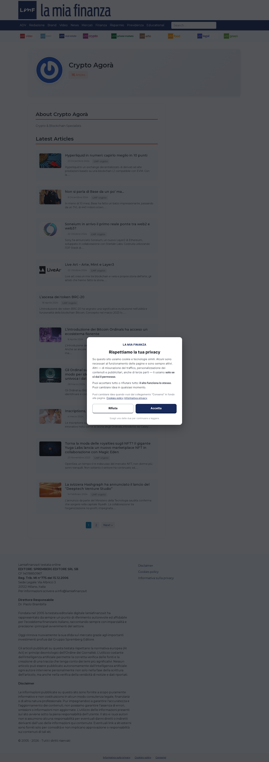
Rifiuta (113, 408)
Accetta (156, 408)
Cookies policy (115, 398)
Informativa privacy (135, 398)
